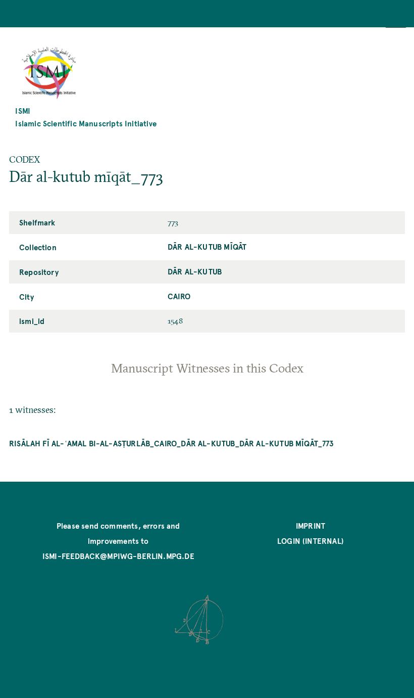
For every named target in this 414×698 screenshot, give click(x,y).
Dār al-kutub (195, 271)
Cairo (179, 296)
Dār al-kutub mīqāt (207, 246)
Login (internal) (310, 540)
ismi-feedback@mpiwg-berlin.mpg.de (118, 555)
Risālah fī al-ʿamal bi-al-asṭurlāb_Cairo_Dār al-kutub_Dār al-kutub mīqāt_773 (171, 443)
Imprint (310, 525)
